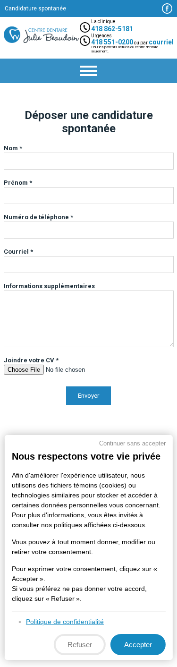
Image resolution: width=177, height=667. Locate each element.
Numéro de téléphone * (38, 217)
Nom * (13, 148)
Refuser (79, 645)
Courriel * (18, 251)
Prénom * (18, 182)
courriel (161, 42)
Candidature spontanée (35, 8)
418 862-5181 (112, 29)
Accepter (138, 645)
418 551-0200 (112, 42)
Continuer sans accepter (132, 443)
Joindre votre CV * (31, 360)
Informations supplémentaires (49, 286)
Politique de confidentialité (64, 621)
